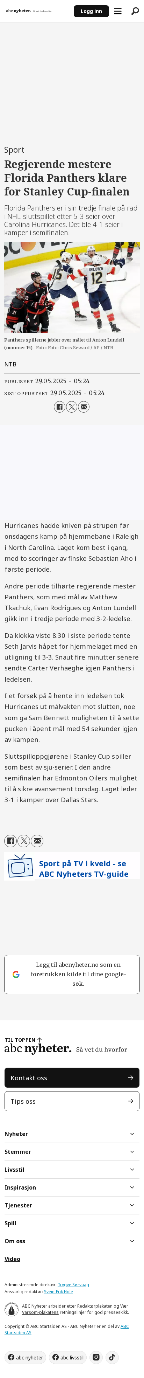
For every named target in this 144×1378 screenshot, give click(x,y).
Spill (10, 1223)
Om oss (15, 1241)
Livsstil (14, 1169)
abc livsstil (72, 1357)
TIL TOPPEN (20, 1039)
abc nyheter (29, 1357)
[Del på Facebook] (59, 406)
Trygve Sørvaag (73, 1285)
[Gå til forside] (36, 11)
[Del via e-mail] (83, 406)
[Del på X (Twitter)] (71, 406)
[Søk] (135, 11)
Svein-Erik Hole (58, 1292)
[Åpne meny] (117, 11)
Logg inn (91, 11)
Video (12, 1259)
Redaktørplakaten (95, 1306)
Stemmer (18, 1152)
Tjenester (18, 1205)
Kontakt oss (28, 1077)
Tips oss (23, 1101)
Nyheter (16, 1134)
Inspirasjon (20, 1187)
